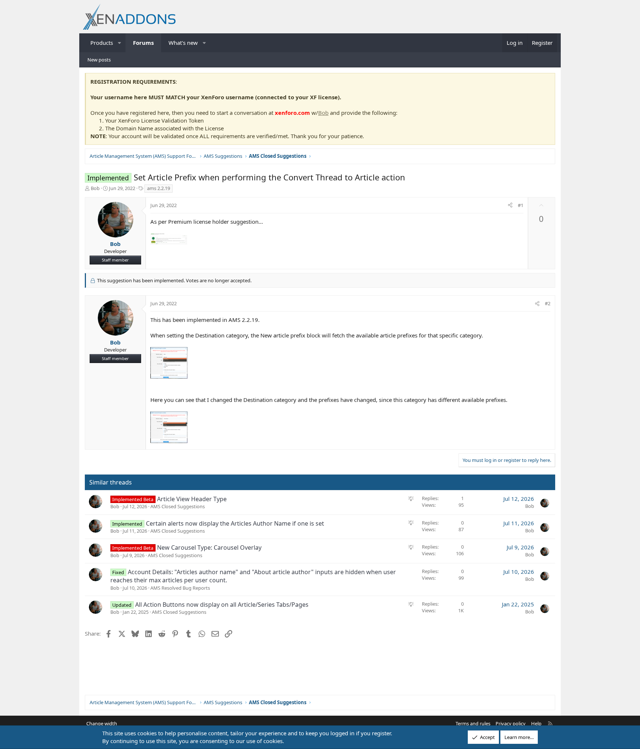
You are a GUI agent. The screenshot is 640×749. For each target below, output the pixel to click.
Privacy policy (511, 723)
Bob (323, 112)
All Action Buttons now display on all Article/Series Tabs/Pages (222, 604)
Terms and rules (473, 723)
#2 (547, 303)
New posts (99, 59)
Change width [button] (101, 723)
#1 (520, 205)
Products (101, 42)
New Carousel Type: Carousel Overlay (209, 547)
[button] (120, 42)
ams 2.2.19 (158, 188)
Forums (143, 42)
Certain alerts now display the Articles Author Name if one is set (235, 523)
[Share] (510, 205)
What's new (183, 42)
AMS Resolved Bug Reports (180, 588)
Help (536, 723)
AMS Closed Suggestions (177, 506)
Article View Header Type (192, 499)
